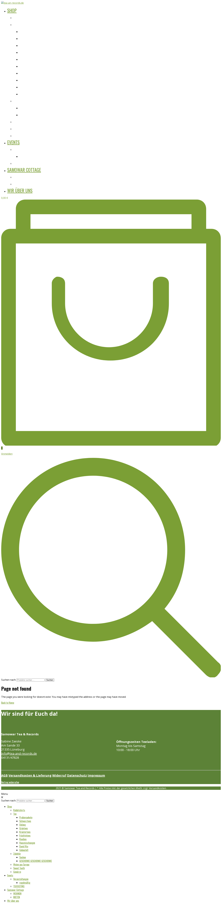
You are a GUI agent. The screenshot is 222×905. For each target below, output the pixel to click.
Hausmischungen (30, 79)
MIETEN (18, 183)
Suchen (49, 680)
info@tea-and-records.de (19, 753)
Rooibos (24, 72)
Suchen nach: (8, 679)
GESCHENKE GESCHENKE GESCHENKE (44, 114)
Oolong (23, 45)
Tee (15, 24)
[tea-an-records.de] (12, 3)
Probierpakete (28, 31)
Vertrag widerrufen (10, 782)
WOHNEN (19, 176)
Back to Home (7, 703)
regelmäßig (26, 156)
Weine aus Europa (24, 121)
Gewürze (18, 135)
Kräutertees (27, 59)
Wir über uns (19, 190)
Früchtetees (27, 66)
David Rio (25, 86)
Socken (24, 107)
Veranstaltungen (24, 149)
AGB (4, 775)
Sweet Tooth (21, 128)
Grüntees (25, 52)
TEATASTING (21, 163)
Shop (12, 10)
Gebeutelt (25, 93)
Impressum (96, 775)
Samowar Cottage (24, 169)
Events (13, 142)
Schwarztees (27, 38)
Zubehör (18, 100)
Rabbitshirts (21, 17)
